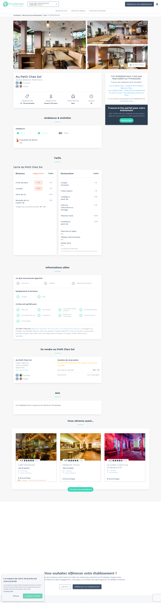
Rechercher (126, 120)
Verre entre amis (89, 315)
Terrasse (24, 297)
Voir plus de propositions (80, 489)
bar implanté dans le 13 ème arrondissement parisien (58, 329)
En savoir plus (8, 591)
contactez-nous (126, 101)
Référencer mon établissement (139, 4)
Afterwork (24, 309)
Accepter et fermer (33, 596)
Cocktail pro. (46, 315)
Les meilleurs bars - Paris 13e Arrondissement (126, 90)
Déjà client (64, 587)
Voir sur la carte (22, 370)
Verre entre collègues (78, 11)
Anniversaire (46, 309)
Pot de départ (26, 321)
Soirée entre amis (61, 11)
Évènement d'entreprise (97, 11)
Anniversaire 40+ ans (28, 315)
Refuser (16, 596)
